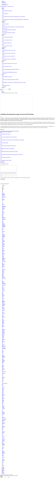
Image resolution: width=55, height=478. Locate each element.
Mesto (3, 8)
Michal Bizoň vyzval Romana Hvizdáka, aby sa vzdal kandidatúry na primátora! (13, 26)
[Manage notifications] (1, 476)
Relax (3, 61)
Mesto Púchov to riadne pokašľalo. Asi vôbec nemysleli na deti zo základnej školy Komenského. (4, 341)
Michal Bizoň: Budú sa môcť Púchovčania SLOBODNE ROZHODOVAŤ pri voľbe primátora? (15, 19)
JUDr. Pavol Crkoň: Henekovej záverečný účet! (8, 32)
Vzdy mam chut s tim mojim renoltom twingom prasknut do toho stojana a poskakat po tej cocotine (3, 453)
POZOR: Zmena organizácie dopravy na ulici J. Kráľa (9, 63)
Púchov (3, 7)
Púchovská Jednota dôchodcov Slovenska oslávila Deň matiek (10, 69)
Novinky (3, 21)
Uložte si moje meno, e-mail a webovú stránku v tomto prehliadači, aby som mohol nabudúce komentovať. (15, 177)
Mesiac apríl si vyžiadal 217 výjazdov (7, 45)
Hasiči (3, 38)
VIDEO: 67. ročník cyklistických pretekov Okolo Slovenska (10, 79)
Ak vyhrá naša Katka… (5, 13)
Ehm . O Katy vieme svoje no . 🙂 (3, 188)
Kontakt (3, 87)
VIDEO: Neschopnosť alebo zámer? (7, 10)
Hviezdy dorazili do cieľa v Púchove (7, 76)
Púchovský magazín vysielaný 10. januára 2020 (8, 53)
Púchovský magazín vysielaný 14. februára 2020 (8, 50)
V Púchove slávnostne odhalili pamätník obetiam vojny (9, 72)
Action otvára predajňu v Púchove (6, 66)
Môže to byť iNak (4, 28)
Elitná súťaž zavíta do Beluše (6, 85)
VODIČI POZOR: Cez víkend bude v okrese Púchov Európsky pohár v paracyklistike (14, 82)
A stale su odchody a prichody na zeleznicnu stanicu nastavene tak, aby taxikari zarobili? (3, 439)
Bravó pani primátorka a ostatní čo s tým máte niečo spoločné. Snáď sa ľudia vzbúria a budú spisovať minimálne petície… (3, 295)
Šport (3, 74)
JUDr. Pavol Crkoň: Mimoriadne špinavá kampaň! (9, 29)
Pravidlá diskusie (4, 4)
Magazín (3, 48)
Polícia (3, 35)
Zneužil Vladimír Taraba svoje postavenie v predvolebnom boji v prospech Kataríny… (14, 16)
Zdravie (3, 472)
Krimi (3, 34)
